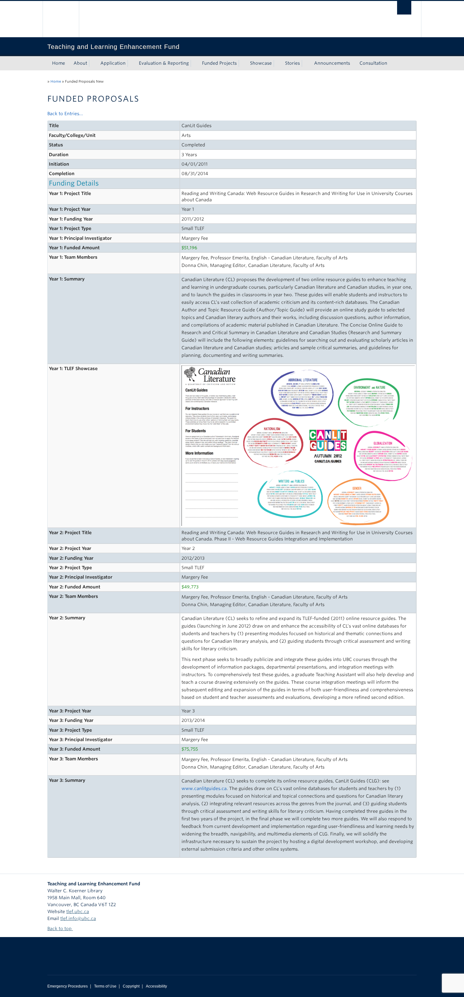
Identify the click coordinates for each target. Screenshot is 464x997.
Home (58, 63)
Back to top (60, 928)
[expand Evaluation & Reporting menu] (194, 63)
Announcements (332, 63)
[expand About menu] (93, 63)
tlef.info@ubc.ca (78, 918)
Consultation (373, 63)
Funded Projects (219, 63)
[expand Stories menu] (305, 63)
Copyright (131, 986)
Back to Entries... (65, 113)
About (80, 63)
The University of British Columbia (61, 19)
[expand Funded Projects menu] (242, 63)
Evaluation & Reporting (164, 63)
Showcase (261, 63)
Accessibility (156, 986)
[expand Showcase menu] (277, 63)
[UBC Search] (404, 8)
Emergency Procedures (67, 986)
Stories (292, 63)
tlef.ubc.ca (77, 911)
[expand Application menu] (131, 63)
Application (113, 63)
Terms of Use (105, 986)
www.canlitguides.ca (204, 788)
